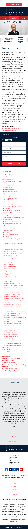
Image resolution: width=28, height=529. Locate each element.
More (23, 18)
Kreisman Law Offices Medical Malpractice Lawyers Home (14, 12)
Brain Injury (7, 194)
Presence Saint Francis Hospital (13, 313)
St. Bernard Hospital (10, 332)
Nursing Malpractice (9, 219)
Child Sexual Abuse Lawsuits (9, 368)
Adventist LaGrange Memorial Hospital (15, 241)
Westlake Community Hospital (13, 345)
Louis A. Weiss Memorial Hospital (13, 283)
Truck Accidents (6, 174)
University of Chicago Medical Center (14, 339)
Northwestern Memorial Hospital (13, 304)
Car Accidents (5, 177)
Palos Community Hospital (12, 309)
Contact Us (5, 135)
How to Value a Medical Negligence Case (14, 206)
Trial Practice (5, 373)
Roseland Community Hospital (13, 321)
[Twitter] (10, 469)
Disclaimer (14, 486)
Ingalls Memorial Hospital (11, 271)
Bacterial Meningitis (9, 189)
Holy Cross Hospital (10, 268)
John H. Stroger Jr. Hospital (12, 277)
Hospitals (6, 236)
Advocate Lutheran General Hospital (14, 253)
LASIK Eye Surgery (8, 208)
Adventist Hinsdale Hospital (12, 239)
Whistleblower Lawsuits (8, 362)
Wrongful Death (6, 356)
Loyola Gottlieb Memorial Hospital (14, 285)
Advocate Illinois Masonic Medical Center (15, 251)
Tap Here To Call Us (14, 4)
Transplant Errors (8, 232)
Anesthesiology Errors (9, 185)
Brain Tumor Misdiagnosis (10, 191)
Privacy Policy (14, 489)
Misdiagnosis (7, 215)
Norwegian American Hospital (13, 306)
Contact (14, 18)
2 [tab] (12, 436)
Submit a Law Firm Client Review (14, 441)
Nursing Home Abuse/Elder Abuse (11, 358)
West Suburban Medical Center (13, 343)
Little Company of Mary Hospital (13, 279)
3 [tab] (15, 436)
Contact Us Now (14, 163)
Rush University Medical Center (13, 323)
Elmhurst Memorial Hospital (12, 260)
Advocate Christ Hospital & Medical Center (14, 244)
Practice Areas (6, 171)
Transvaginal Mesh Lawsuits (11, 234)
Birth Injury (5, 347)
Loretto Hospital (9, 281)
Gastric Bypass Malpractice (11, 202)
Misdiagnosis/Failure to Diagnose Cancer (14, 217)
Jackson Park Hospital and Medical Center (14, 273)
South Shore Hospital (10, 330)
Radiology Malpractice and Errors (12, 223)
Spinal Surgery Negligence (10, 228)
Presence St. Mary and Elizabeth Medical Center (15, 318)
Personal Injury (6, 349)
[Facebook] (6, 469)
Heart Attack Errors (9, 204)
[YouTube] (21, 469)
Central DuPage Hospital (11, 258)
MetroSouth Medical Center (12, 296)
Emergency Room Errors (10, 196)
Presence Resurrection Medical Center (15, 311)
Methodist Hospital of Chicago (13, 294)
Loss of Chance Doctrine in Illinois (12, 210)
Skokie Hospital (9, 328)
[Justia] (17, 469)
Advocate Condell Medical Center (13, 247)
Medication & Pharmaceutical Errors (13, 213)
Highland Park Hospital (11, 266)
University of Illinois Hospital (12, 341)
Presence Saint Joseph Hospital (13, 315)
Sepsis (5, 226)
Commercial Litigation (8, 360)
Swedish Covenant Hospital (12, 334)
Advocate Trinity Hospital (11, 255)
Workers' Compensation (8, 354)
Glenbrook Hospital (10, 264)
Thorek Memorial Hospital (12, 336)
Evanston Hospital (10, 262)
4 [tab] (19, 436)
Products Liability (6, 352)
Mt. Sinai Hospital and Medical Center (15, 298)
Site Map (14, 492)
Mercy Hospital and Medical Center (14, 292)
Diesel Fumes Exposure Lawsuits (10, 371)
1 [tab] (9, 436)
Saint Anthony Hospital (11, 325)
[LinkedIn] (14, 469)
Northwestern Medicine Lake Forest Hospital (14, 301)
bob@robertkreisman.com (14, 464)
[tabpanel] (14, 408)
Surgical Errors (8, 230)
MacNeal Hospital (9, 290)
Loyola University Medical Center (13, 287)
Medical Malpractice (7, 179)
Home (4, 18)
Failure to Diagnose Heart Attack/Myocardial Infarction (11, 198)
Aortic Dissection (8, 187)
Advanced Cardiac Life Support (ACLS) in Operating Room (14, 182)
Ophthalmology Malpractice (11, 221)
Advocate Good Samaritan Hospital (14, 249)
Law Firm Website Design (14, 527)
